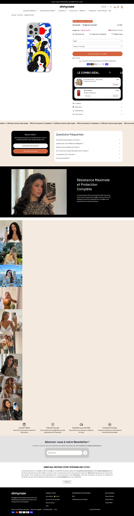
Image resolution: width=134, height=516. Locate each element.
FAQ (47, 506)
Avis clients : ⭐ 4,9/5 (52, 496)
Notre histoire (50, 503)
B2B (73, 496)
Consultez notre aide (30, 151)
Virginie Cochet (85, 30)
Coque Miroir (109, 499)
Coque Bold (108, 503)
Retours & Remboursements (20, 509)
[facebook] (12, 506)
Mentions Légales (36, 509)
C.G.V (55, 509)
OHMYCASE (97, 509)
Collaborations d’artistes (80, 499)
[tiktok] (20, 506)
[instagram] (16, 506)
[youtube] (23, 506)
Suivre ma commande (53, 499)
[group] (11, 231)
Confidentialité (47, 509)
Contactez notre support (30, 146)
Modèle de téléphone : (90, 93)
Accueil (13, 15)
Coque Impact (109, 496)
